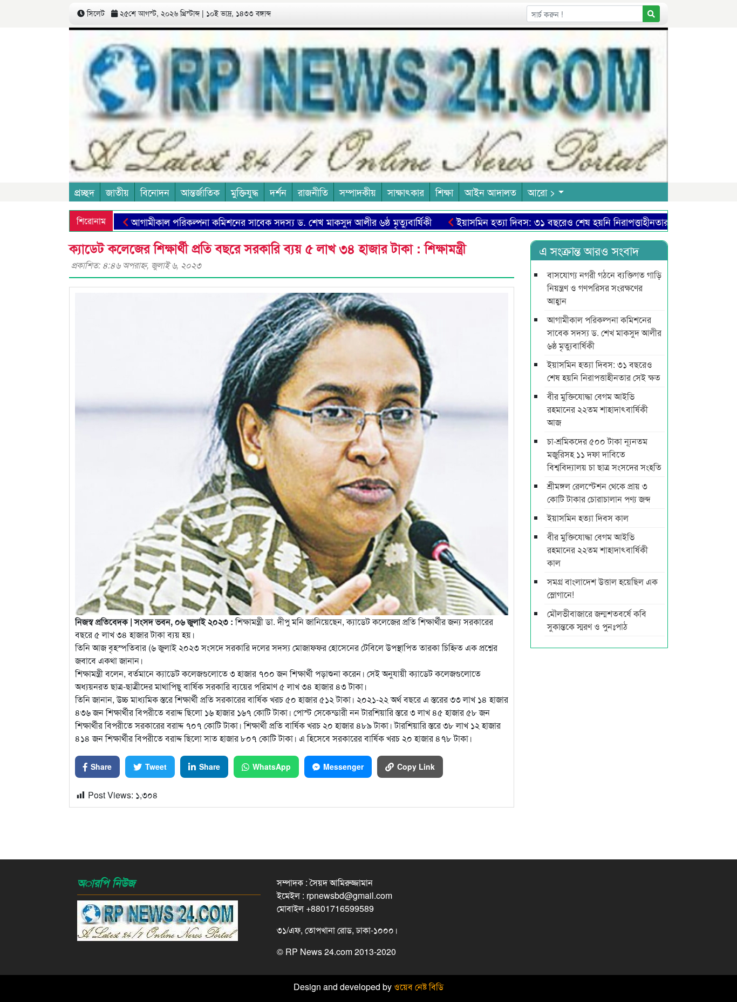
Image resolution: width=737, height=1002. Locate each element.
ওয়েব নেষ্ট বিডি (418, 986)
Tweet (156, 766)
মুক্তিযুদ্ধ (244, 192)
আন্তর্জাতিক (200, 192)
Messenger (343, 766)
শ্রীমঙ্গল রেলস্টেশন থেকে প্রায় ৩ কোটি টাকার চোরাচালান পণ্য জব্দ (599, 492)
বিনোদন (154, 192)
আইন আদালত (490, 192)
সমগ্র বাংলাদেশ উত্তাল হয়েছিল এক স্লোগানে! (602, 588)
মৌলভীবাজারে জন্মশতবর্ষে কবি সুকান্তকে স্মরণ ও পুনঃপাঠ (596, 620)
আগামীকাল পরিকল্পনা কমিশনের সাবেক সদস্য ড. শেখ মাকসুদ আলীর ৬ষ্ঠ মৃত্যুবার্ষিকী (252, 221)
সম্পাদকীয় (357, 192)
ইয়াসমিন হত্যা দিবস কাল (588, 518)
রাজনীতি (313, 192)
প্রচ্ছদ (84, 192)
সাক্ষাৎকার (405, 192)
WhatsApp (272, 766)
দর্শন (278, 192)
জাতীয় (117, 192)
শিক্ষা (444, 192)
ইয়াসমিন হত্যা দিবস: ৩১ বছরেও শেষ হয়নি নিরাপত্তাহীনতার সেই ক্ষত (550, 221)
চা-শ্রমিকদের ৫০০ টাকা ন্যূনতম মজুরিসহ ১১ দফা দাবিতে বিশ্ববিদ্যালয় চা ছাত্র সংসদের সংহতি (604, 454)
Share (101, 766)
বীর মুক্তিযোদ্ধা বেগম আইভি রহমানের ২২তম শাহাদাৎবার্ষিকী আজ (597, 409)
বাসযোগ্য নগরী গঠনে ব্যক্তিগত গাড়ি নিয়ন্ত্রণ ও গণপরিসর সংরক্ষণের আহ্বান (604, 287)
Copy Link (416, 766)
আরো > (542, 192)
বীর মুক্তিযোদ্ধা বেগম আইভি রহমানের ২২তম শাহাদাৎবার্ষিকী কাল (597, 549)
